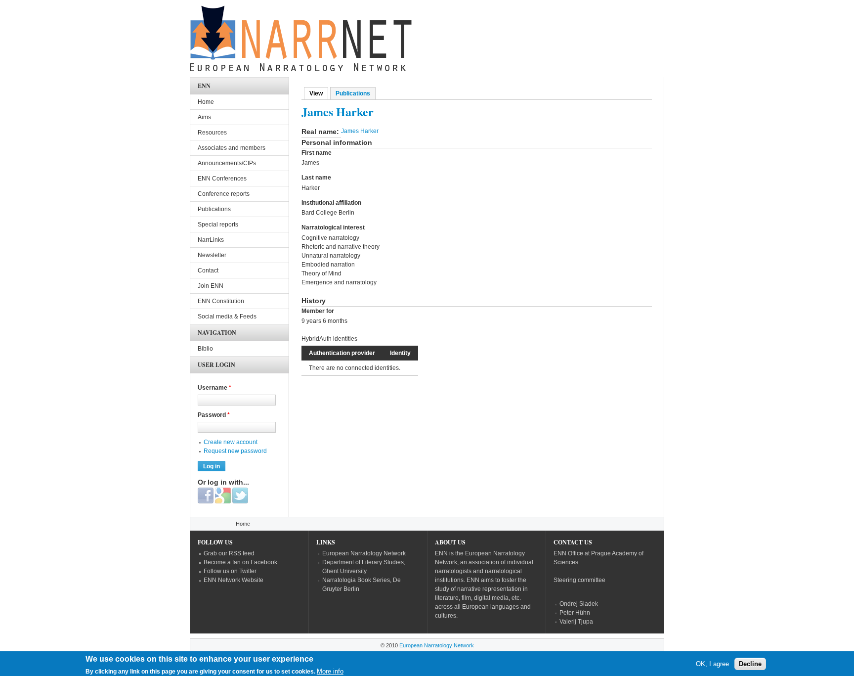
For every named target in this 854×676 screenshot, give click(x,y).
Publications (353, 93)
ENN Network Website (233, 580)
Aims (204, 117)
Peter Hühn (574, 612)
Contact (208, 270)
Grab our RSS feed (229, 553)
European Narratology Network (364, 553)
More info (330, 671)
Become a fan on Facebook (240, 562)
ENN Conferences (222, 178)
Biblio (205, 348)
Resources (212, 132)
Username (214, 387)
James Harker (360, 131)
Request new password (235, 451)
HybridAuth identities (329, 338)
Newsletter (212, 255)
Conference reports (224, 193)
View (318, 93)
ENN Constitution (221, 301)
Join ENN (210, 285)
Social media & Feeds (227, 316)
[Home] (301, 41)
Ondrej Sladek (578, 603)
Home (206, 101)
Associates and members (231, 147)
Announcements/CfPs (227, 163)
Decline (750, 664)
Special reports (218, 224)
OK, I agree (712, 664)
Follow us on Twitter (230, 571)
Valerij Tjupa (576, 621)
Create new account (230, 442)
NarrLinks (211, 239)
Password (214, 414)
